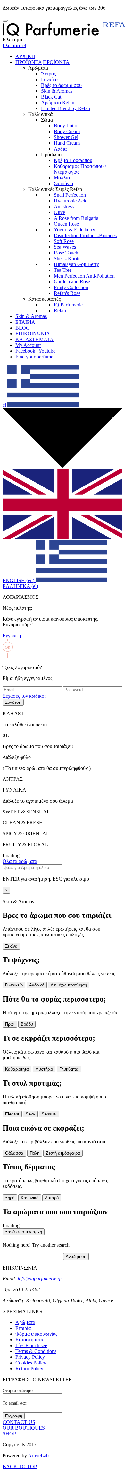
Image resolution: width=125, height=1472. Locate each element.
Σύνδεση (13, 702)
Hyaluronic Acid (71, 200)
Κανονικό (29, 1197)
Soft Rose (64, 241)
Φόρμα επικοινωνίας (36, 1334)
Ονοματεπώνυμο (18, 1390)
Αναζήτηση (76, 1256)
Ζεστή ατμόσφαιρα (63, 1153)
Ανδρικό (36, 985)
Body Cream (67, 131)
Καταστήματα (29, 1339)
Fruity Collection (71, 287)
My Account (28, 345)
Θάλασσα (14, 1153)
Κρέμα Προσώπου (73, 160)
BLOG (22, 328)
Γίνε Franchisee (31, 1345)
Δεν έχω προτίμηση (69, 985)
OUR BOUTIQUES (24, 1428)
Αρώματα (25, 1322)
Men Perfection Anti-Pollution (84, 276)
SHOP (9, 1433)
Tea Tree (62, 270)
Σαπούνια (63, 183)
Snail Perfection (70, 195)
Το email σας (15, 1403)
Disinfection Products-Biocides (85, 235)
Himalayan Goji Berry (76, 264)
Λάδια (60, 148)
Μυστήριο (44, 1069)
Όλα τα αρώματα (20, 861)
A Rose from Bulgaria (76, 218)
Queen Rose (66, 224)
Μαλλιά (62, 177)
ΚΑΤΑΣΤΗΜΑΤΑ (34, 339)
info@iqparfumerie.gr (40, 1278)
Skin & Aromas (56, 91)
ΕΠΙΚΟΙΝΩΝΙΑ (32, 333)
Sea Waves (65, 247)
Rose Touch (66, 252)
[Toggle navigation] (5, 21)
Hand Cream (67, 143)
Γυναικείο (14, 985)
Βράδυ (27, 1024)
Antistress (64, 206)
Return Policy (29, 1368)
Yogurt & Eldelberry (74, 229)
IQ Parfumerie (68, 304)
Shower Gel (66, 137)
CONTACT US (19, 1422)
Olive (59, 212)
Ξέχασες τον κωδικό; (24, 696)
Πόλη (34, 1153)
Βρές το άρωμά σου (61, 85)
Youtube (46, 351)
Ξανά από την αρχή (23, 1231)
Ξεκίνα (11, 946)
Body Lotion (67, 125)
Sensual (49, 1114)
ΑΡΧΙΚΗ (25, 56)
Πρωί (9, 1024)
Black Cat (51, 96)
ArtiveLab (38, 1455)
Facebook (25, 351)
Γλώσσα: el (14, 45)
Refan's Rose (67, 293)
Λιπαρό (52, 1197)
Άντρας (48, 73)
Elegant (12, 1114)
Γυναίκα (49, 79)
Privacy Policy (30, 1357)
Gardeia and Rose (72, 281)
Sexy (30, 1114)
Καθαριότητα (17, 1069)
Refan (60, 310)
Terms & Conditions (35, 1351)
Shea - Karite (67, 258)
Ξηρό (9, 1197)
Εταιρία (23, 1328)
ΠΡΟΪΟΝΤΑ (28, 62)
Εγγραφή (12, 635)
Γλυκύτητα (69, 1069)
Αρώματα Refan (57, 102)
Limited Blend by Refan (65, 108)
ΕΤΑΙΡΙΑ (25, 322)
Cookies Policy (30, 1362)
